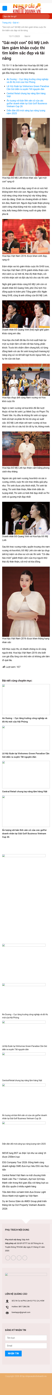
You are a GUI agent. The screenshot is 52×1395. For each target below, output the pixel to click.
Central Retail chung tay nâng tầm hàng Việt (24, 791)
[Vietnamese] (30, 1)
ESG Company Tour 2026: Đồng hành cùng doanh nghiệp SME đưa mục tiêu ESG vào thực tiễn (25, 1166)
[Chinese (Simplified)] (21, 1)
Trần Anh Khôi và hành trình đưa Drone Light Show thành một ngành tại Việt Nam (24, 1194)
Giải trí (15, 23)
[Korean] (27, 1)
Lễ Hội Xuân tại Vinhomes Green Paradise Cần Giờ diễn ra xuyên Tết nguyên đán (28, 88)
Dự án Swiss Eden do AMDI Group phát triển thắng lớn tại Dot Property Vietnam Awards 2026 (24, 1205)
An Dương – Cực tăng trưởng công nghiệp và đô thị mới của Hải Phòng (27, 80)
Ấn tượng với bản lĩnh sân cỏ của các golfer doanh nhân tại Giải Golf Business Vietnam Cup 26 (27, 103)
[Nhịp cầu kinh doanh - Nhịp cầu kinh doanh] (27, 8)
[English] (24, 1)
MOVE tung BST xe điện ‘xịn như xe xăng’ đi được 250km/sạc (24, 1155)
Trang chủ (6, 23)
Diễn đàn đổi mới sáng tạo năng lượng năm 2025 (24, 1144)
